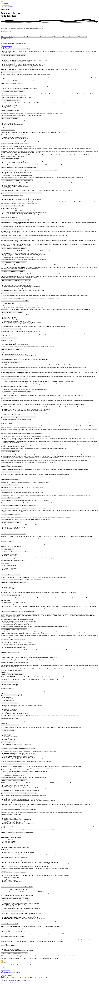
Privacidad (3, 982)
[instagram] (1, 967)
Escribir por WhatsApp (7, 46)
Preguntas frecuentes (8, 6)
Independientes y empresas (72, 36)
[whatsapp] (4, 967)
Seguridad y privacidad (7, 38)
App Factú (50, 36)
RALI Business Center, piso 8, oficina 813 (37, 977)
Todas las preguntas (7, 36)
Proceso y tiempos (32, 36)
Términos (7, 982)
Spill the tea (3, 975)
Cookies (12, 982)
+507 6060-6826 (4, 977)
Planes (8, 970)
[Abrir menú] (8, 9)
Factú (2, 1)
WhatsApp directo (24, 977)
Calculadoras (9, 975)
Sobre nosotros (4, 970)
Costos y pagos (42, 36)
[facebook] (2, 967)
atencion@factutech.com (14, 977)
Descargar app (4, 9)
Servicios (5, 3)
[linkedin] (3, 967)
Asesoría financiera (59, 36)
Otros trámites (83, 36)
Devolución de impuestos (19, 36)
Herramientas (6, 5)
